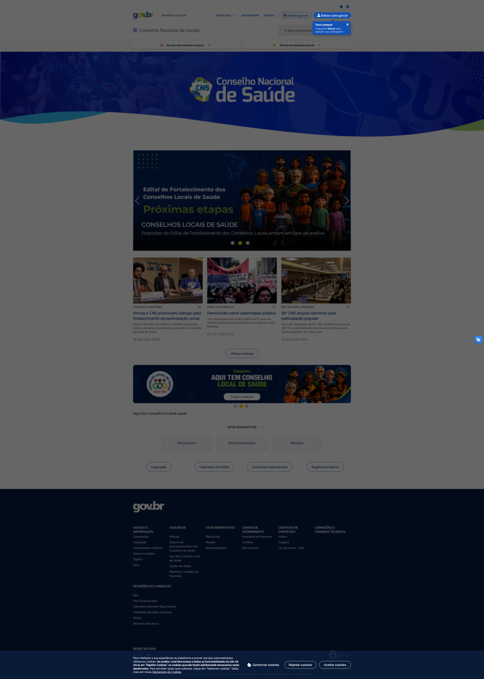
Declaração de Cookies (166, 672)
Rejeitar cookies (300, 665)
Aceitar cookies (335, 665)
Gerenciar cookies (266, 665)
